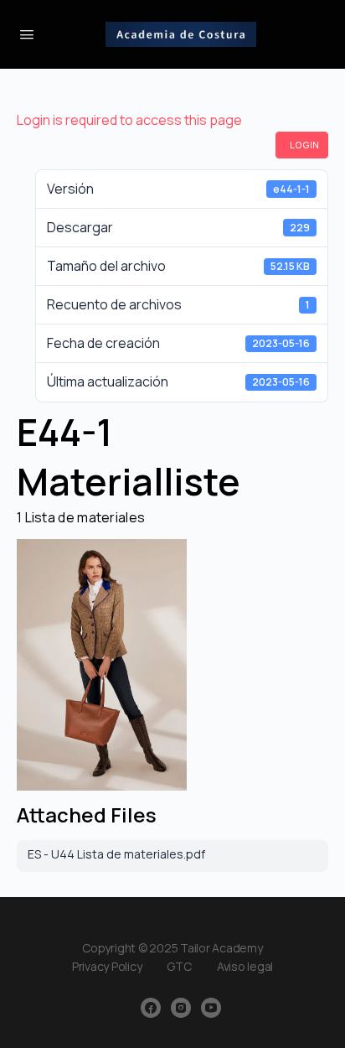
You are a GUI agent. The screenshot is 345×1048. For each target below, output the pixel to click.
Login (304, 145)
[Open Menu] (27, 33)
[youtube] (211, 1008)
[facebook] (151, 1008)
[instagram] (181, 1008)
